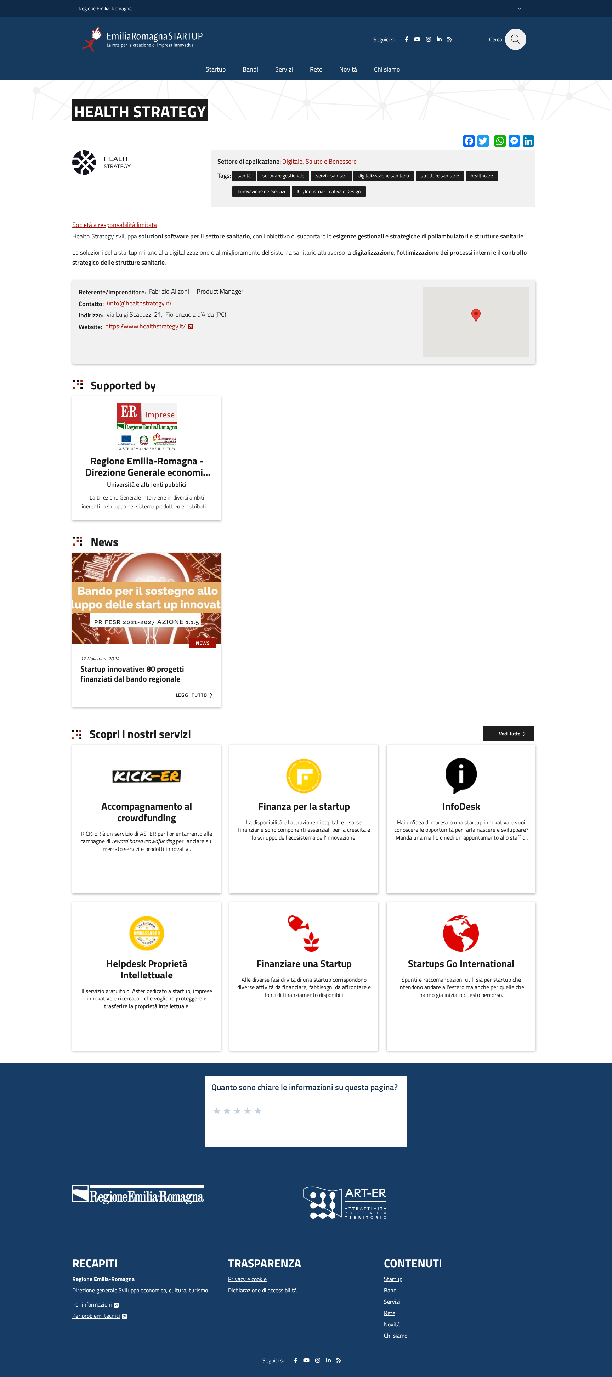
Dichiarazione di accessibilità (262, 1290)
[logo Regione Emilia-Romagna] (138, 1194)
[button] (517, 8)
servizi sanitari (331, 176)
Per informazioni (92, 1304)
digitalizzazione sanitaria (383, 176)
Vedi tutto (509, 734)
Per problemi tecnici (96, 1315)
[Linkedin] (439, 39)
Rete (389, 1313)
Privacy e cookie (247, 1279)
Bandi (391, 1290)
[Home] (145, 39)
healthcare (482, 176)
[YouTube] (417, 39)
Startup (393, 1279)
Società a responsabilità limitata (114, 225)
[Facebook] (406, 39)
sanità (244, 176)
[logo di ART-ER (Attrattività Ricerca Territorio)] (345, 1202)
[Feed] (449, 39)
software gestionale (283, 176)
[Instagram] (428, 39)
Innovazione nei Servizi (261, 191)
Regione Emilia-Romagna (105, 8)
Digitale (292, 161)
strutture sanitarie (440, 176)
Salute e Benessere (331, 161)
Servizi (392, 1301)
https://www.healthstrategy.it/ (145, 326)
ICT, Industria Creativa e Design (329, 191)
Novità (392, 1324)
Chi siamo (395, 1335)
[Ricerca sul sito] (515, 39)
